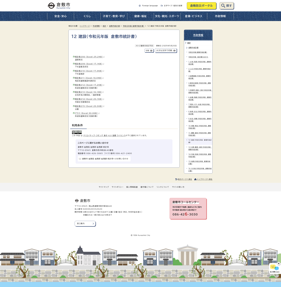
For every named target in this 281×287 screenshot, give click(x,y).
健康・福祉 (140, 16)
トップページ (85, 26)
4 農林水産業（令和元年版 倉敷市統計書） (199, 84)
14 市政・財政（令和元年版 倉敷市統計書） (199, 155)
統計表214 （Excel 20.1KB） (88, 99)
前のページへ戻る (185, 179)
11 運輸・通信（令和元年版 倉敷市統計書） (199, 134)
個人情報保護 (132, 187)
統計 (104, 26)
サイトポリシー (117, 187)
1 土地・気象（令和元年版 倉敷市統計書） (199, 63)
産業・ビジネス (194, 16)
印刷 (147, 50)
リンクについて (163, 187)
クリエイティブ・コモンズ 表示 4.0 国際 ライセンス (104, 135)
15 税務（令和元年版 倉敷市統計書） (199, 163)
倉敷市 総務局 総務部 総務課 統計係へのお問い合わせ (105, 159)
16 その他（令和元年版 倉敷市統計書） (200, 170)
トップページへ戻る (205, 179)
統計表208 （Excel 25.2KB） (89, 57)
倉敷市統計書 (114, 26)
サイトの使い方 (178, 187)
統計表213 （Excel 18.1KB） (88, 92)
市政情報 (220, 16)
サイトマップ (104, 187)
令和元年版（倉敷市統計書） (133, 26)
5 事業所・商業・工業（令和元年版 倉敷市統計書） (200, 91)
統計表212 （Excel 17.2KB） (88, 85)
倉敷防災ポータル (201, 5)
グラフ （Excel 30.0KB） (86, 113)
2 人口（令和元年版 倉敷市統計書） (199, 70)
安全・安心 (60, 16)
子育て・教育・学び (114, 16)
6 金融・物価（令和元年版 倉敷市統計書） (200, 98)
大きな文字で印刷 (164, 50)
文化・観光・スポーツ (167, 16)
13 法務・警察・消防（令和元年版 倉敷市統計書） (200, 148)
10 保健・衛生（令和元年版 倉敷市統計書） (199, 127)
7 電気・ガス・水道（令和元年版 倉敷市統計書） (199, 106)
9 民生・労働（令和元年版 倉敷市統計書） (200, 120)
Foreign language (150, 5)
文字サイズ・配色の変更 (173, 5)
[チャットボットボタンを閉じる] (278, 263)
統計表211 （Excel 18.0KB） (88, 78)
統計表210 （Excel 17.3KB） (88, 71)
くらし (87, 16)
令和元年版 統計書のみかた (198, 57)
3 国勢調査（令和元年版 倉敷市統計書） (199, 77)
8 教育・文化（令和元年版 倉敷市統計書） (200, 113)
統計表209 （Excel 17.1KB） (88, 64)
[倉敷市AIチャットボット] (274, 268)
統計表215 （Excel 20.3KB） (88, 106)
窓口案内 (81, 223)
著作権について (147, 187)
